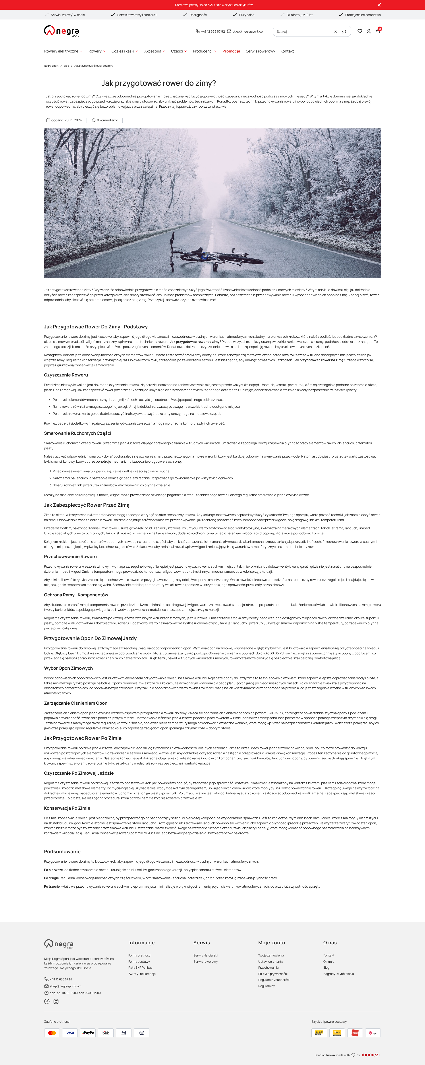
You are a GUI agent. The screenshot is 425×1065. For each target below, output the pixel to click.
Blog (66, 66)
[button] (344, 31)
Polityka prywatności (273, 974)
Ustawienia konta (270, 961)
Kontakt (328, 955)
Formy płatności (139, 955)
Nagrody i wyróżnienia (338, 974)
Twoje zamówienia (271, 955)
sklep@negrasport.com (248, 31)
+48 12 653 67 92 (213, 31)
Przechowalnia (268, 967)
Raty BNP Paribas (140, 967)
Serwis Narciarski (205, 955)
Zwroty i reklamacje (142, 974)
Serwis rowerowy (205, 961)
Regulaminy (266, 986)
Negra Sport (51, 66)
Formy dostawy (139, 961)
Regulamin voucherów (274, 980)
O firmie (328, 961)
